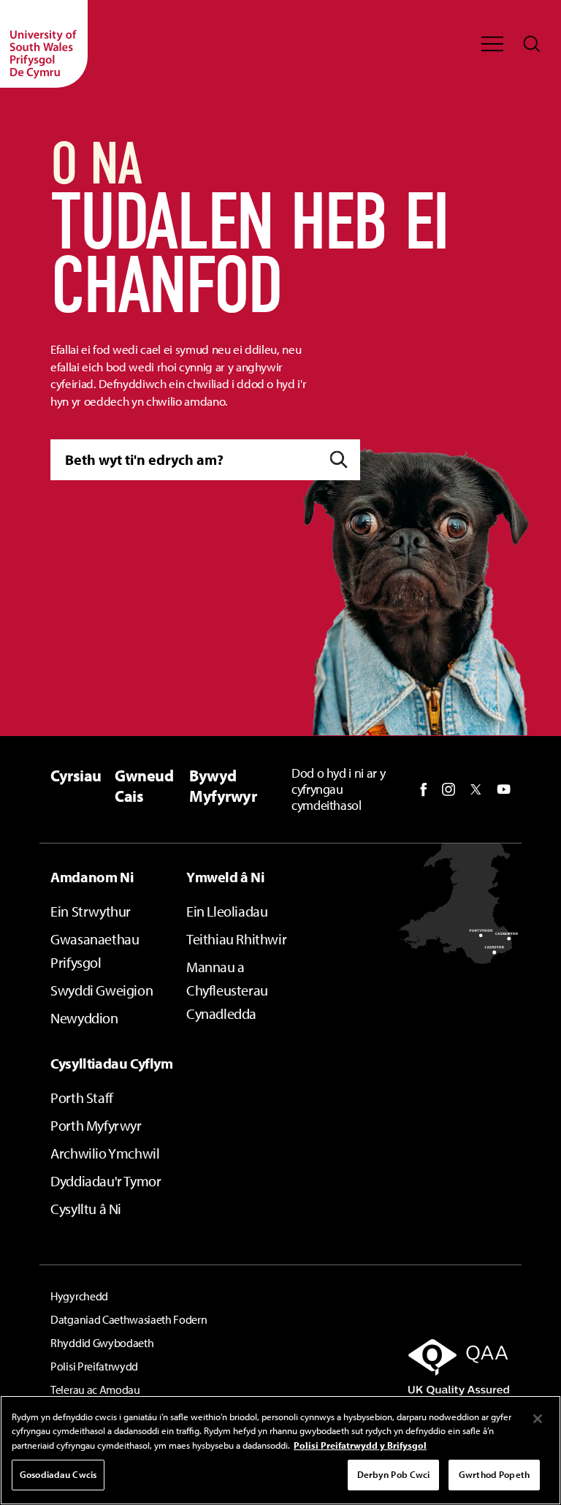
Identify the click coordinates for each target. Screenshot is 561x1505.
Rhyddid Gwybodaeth (101, 1342)
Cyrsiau (76, 775)
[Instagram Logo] (448, 789)
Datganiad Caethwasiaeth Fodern (128, 1319)
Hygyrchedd (79, 1296)
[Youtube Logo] (504, 789)
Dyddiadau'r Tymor (105, 1181)
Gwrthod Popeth (494, 1474)
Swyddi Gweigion (101, 990)
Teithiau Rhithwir (236, 939)
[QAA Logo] (441, 1367)
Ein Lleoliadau (226, 911)
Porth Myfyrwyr (95, 1125)
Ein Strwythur (90, 911)
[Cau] (538, 1419)
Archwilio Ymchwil (104, 1153)
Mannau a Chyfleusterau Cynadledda (227, 990)
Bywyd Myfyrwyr (222, 785)
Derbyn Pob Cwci (393, 1474)
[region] (280, 1450)
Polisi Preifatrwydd (94, 1366)
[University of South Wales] (44, 44)
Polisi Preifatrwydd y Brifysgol (360, 1445)
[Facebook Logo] (423, 790)
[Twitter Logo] (476, 789)
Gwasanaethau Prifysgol (94, 950)
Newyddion (84, 1018)
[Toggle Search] (532, 44)
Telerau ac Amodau (95, 1389)
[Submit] (338, 460)
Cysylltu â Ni (85, 1208)
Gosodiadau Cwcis (58, 1474)
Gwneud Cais (144, 785)
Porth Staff (81, 1097)
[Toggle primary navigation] (492, 44)
